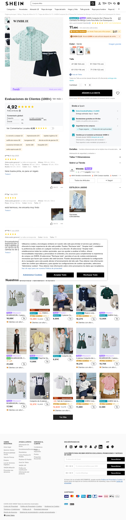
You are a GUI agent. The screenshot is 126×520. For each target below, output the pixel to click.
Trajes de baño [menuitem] (60, 9)
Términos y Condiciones (12, 509)
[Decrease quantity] (80, 85)
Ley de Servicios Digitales (9, 464)
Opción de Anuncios (10, 512)
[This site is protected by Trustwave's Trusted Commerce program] (66, 504)
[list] (84, 447)
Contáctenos (38, 447)
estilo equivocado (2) (13, 149)
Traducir (8, 174)
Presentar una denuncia (8, 471)
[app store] (108, 448)
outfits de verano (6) (13, 140)
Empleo (6, 460)
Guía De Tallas (24, 462)
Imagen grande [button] (115, 44)
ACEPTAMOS (69, 492)
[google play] (112, 448)
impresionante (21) (33, 136)
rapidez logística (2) (50, 136)
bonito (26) (29, 145)
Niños (19, 14)
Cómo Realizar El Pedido (25, 456)
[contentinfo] (94, 498)
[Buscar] (92, 3)
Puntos (36, 454)
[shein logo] (14, 3)
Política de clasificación (23, 469)
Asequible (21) (42, 145)
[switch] (52, 128)
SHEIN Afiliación (9, 467)
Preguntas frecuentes (37, 458)
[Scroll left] (116, 9)
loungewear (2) (29, 140)
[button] (114, 3)
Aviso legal (7, 447)
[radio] (72, 51)
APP (107, 442)
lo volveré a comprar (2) (14, 136)
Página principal (10, 14)
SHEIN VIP (22, 465)
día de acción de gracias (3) (48, 140)
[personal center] (99, 3)
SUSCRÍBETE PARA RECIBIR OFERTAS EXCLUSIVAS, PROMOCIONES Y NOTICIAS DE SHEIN (93, 454)
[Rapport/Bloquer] (61, 187)
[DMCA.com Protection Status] (72, 504)
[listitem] (77, 201)
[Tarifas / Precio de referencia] (78, 28)
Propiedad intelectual (41, 509)
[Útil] (51, 187)
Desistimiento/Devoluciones (28, 449)
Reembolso (23, 452)
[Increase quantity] (89, 85)
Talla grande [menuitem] (84, 9)
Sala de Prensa (9, 457)
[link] (104, 3)
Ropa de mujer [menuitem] (46, 9)
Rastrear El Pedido (25, 459)
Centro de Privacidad (11, 506)
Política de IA (27, 509)
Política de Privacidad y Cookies (112, 480)
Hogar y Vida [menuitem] (73, 9)
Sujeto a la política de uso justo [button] (86, 121)
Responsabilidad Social (9, 453)
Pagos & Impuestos (37, 450)
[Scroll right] (119, 9)
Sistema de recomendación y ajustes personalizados (37, 512)
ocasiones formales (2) (14, 145)
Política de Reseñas (12, 111)
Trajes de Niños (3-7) (45, 14)
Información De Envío (24, 445)
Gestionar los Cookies (52, 506)
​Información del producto (24, 473)
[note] (16, 322)
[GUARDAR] (117, 93)
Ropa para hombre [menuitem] (99, 9)
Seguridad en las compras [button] (85, 126)
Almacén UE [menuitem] (34, 9)
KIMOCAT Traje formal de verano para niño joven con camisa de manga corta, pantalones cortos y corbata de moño (40, 313)
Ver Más (63, 417)
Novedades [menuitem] (23, 9)
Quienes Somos (9, 450)
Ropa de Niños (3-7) (30, 14)
